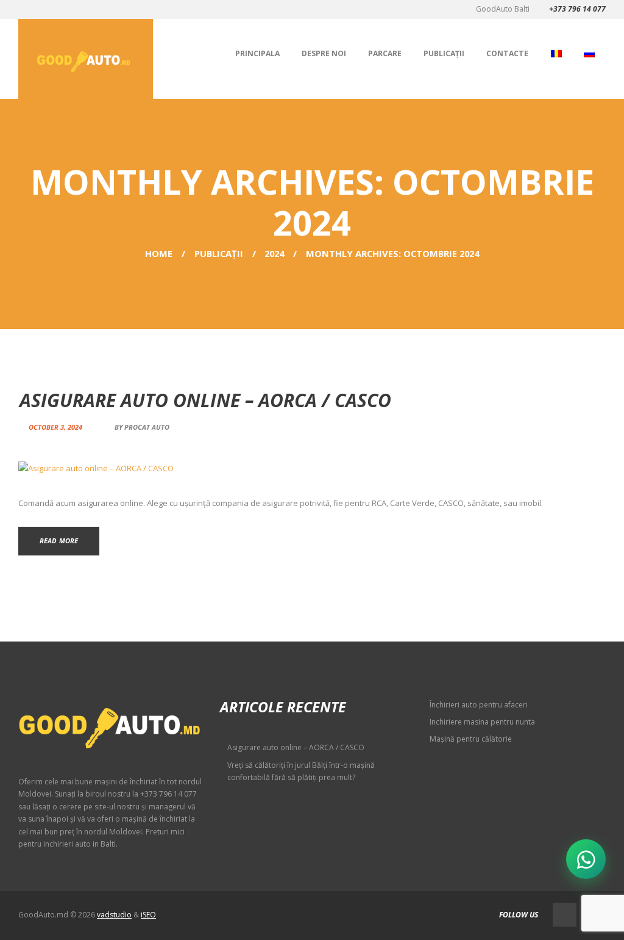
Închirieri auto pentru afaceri (479, 705)
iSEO (148, 914)
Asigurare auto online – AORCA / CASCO (205, 400)
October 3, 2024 (55, 427)
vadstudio (114, 914)
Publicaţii (218, 253)
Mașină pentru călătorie (471, 739)
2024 (274, 253)
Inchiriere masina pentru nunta (482, 722)
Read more (59, 540)
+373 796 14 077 (577, 9)
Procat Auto (146, 427)
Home (158, 253)
